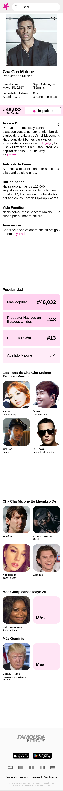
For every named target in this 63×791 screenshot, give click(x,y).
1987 (20, 87)
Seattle (8, 97)
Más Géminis (13, 638)
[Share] (10, 18)
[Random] (53, 18)
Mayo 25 (9, 87)
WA (17, 97)
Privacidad (36, 777)
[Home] (31, 738)
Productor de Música (17, 76)
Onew (11, 155)
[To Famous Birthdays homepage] (6, 6)
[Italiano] (42, 767)
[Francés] (31, 767)
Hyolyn (47, 143)
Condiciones (50, 777)
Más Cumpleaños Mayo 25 (24, 592)
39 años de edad (45, 97)
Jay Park (19, 234)
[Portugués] (20, 767)
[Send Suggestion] (59, 124)
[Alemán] (52, 767)
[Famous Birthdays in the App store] (21, 756)
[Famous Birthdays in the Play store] (42, 756)
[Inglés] (10, 767)
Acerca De (11, 777)
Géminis (39, 87)
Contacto (24, 777)
